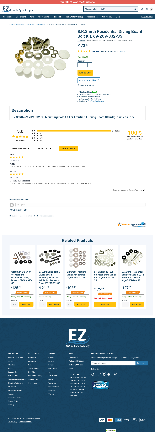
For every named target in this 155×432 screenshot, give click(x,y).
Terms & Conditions (25, 422)
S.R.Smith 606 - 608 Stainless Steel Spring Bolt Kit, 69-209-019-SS (105, 276)
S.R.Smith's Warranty (96, 101)
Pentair (51, 358)
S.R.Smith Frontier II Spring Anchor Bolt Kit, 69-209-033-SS (76, 275)
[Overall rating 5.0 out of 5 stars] (84, 52)
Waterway (52, 383)
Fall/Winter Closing (74, 17)
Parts (32, 17)
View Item (105, 304)
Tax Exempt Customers (17, 379)
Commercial (106, 17)
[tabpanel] (22, 277)
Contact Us (12, 372)
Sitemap (11, 405)
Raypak (51, 365)
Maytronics (52, 368)
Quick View (22, 258)
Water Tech (52, 376)
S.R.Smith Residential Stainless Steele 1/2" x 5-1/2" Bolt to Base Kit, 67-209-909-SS (133, 276)
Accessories (92, 17)
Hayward (51, 361)
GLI (49, 372)
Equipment (21, 17)
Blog (118, 17)
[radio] (77, 131)
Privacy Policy (13, 401)
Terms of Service (14, 398)
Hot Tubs (58, 17)
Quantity (81, 61)
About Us (11, 365)
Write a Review (68, 148)
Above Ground (44, 17)
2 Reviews (95, 51)
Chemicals (7, 17)
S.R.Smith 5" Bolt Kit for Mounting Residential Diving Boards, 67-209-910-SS (21, 278)
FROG (50, 379)
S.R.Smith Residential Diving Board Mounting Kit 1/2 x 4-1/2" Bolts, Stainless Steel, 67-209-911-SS (49, 278)
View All (51, 394)
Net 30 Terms (13, 376)
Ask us (122, 51)
